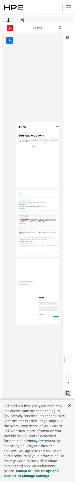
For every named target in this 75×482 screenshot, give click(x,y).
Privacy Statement (40, 441)
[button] (69, 406)
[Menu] (68, 7)
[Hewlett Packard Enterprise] (13, 7)
